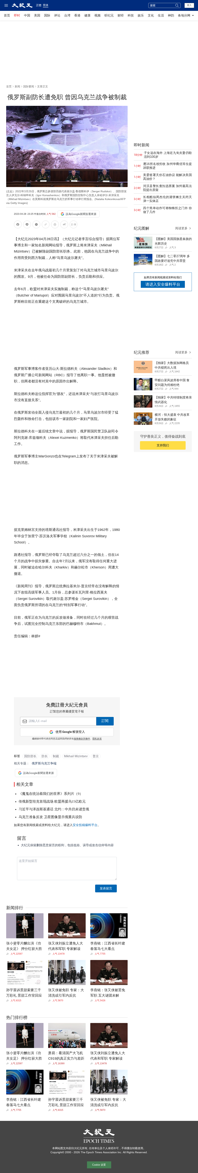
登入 (189, 5)
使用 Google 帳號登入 (70, 732)
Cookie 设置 (99, 1164)
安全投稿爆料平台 (85, 825)
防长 (45, 756)
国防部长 (30, 756)
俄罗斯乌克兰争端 (44, 763)
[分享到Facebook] (18, 225)
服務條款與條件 (82, 739)
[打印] (55, 225)
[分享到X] (36, 225)
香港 (77, 15)
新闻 (17, 86)
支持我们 (163, 445)
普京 (96, 756)
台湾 (67, 15)
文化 (151, 15)
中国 (27, 15)
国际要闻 (28, 86)
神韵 (171, 15)
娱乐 (141, 15)
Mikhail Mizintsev (76, 756)
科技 (131, 15)
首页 (7, 15)
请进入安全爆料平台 (162, 284)
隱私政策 (97, 739)
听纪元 (109, 15)
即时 (17, 15)
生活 (161, 15)
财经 (121, 15)
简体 (45, 5)
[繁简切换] (73, 225)
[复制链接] (46, 224)
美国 (37, 15)
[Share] (8, 953)
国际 (47, 15)
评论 (57, 15)
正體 (38, 5)
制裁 (56, 756)
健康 (87, 15)
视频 (97, 15)
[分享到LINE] (27, 225)
